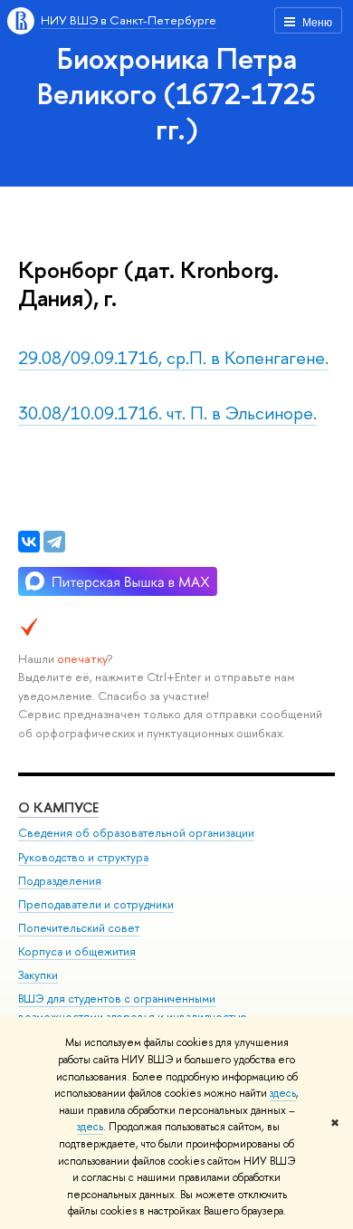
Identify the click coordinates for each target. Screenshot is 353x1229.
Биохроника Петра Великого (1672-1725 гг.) (176, 93)
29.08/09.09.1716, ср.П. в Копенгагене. (173, 357)
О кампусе (58, 807)
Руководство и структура (83, 857)
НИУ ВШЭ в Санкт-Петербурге (128, 20)
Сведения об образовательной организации (136, 832)
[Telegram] (54, 541)
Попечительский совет (78, 928)
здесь (283, 1093)
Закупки (38, 975)
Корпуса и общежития (77, 951)
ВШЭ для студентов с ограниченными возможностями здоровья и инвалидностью (132, 1007)
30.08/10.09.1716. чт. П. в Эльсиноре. (167, 412)
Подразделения (59, 880)
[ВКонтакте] (29, 541)
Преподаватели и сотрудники (96, 904)
